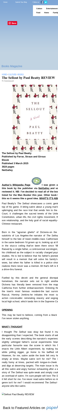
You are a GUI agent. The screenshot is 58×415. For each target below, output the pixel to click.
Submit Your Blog (21, 2)
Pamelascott (9, 81)
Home (5, 2)
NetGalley (44, 188)
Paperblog (15, 10)
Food (38, 13)
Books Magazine (12, 66)
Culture (39, 9)
